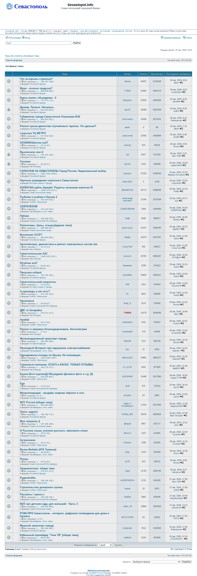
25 (48, 462)
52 (48, 443)
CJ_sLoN (127, 367)
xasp (127, 452)
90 (42, 266)
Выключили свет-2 (31, 152)
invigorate (127, 528)
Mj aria (176, 342)
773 (46, 100)
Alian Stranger (176, 415)
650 (42, 119)
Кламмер (127, 265)
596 (50, 506)
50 (42, 443)
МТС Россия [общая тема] (36, 402)
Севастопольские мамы (40, 192)
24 (48, 386)
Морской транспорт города (37, 525)
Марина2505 (176, 406)
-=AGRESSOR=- (127, 480)
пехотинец (127, 119)
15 (48, 247)
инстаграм (105, 31)
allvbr (176, 82)
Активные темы (31, 56)
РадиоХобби (28, 477)
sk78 (127, 461)
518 (46, 136)
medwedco (127, 322)
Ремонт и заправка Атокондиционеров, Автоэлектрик (53, 329)
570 (42, 313)
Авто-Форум (35, 166)
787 (46, 82)
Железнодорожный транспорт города (43, 338)
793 (46, 275)
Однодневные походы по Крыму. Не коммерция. (50, 355)
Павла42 (176, 359)
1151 (53, 256)
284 (42, 341)
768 (42, 414)
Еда (22, 383)
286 (50, 341)
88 (48, 538)
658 (42, 91)
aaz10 (127, 109)
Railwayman (176, 120)
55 (42, 164)
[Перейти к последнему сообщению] (181, 82)
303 (42, 528)
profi (127, 386)
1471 (53, 190)
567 (50, 228)
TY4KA (127, 91)
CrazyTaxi (127, 246)
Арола (127, 81)
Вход (27, 38)
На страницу (177, 549)
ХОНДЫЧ (176, 257)
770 (50, 414)
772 (42, 100)
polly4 (176, 111)
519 (50, 136)
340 (50, 218)
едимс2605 (176, 165)
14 (45, 247)
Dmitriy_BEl (127, 414)
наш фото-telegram (89, 31)
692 (42, 405)
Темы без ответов (13, 56)
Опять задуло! (29, 411)
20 (42, 145)
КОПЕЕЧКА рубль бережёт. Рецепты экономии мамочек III (56, 187)
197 (42, 424)
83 (42, 452)
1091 (43, 174)
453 (46, 200)
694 (50, 405)
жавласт (176, 350)
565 (42, 228)
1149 (43, 256)
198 (46, 424)
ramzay (127, 145)
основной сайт (12, 31)
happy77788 (176, 378)
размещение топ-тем (122, 31)
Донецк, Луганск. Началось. (37, 107)
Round (176, 146)
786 (42, 82)
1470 (48, 190)
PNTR (176, 518)
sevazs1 (127, 256)
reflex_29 (127, 506)
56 (45, 164)
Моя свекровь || (30, 421)
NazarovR (176, 286)
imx (127, 349)
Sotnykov (127, 100)
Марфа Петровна (176, 175)
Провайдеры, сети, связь (41, 211)
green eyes (127, 228)
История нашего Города (41, 183)
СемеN (176, 323)
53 (42, 285)
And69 (176, 137)
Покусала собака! (31, 272)
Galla (127, 218)
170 (46, 367)
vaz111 (127, 164)
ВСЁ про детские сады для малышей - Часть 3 (49, 503)
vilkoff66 (176, 101)
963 (46, 237)
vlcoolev (127, 395)
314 (46, 209)
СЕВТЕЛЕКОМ (29, 206)
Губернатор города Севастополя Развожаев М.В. (50, 116)
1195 (53, 358)
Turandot (176, 434)
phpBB (92, 573)
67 (48, 303)
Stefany (176, 219)
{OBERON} (176, 210)
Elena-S (127, 433)
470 (42, 471)
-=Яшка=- (127, 442)
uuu (176, 201)
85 (48, 452)
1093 (53, 174)
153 (50, 294)
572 (50, 313)
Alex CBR (176, 156)
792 (42, 275)
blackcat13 (127, 357)
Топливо (25, 161)
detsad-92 (176, 507)
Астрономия (27, 440)
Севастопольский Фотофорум (43, 221)
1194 (48, 358)
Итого (176, 453)
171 (50, 367)
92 (48, 266)
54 (45, 285)
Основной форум (38, 84)
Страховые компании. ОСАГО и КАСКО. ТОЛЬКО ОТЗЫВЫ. (57, 364)
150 (50, 480)
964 (50, 237)
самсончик (127, 135)
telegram (74, 31)
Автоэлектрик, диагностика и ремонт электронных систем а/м (58, 244)
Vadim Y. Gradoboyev (127, 404)
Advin (176, 238)
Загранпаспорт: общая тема (37, 468)
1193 (43, 358)
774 (50, 100)
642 (42, 110)
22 (48, 145)
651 (46, 119)
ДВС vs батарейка (31, 310)
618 (42, 377)
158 (42, 497)
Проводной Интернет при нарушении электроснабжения (55, 348)
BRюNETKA (127, 190)
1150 (48, 256)
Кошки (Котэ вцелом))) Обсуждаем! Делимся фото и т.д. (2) (56, 374)
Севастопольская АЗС (34, 253)
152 (46, 294)
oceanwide (127, 331)
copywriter (176, 183)
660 (50, 91)
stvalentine (176, 92)
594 (42, 506)
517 (42, 136)
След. (189, 549)
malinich (127, 537)
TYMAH (127, 313)
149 (46, 480)
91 (45, 266)
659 (46, 91)
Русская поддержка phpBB (98, 575)
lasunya (127, 173)
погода (24, 31)
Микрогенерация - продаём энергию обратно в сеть (52, 392)
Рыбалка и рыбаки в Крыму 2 (38, 197)
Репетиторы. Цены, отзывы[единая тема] (46, 225)
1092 (48, 174)
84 (45, 452)
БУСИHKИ (127, 376)
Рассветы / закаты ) (32, 494)
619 (46, 377)
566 (46, 228)
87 (45, 538)
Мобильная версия (98, 570)
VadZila (127, 497)
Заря (127, 471)
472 (50, 471)
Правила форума (172, 38)
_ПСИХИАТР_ (176, 539)
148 (42, 480)
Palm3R (127, 341)
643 (46, 110)
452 (42, 200)
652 (50, 119)
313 (42, 209)
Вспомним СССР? (31, 234)
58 (48, 322)
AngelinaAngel (176, 498)
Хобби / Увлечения (38, 202)
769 (46, 414)
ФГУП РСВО (127, 517)
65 (42, 303)
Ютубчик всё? (29, 263)
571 (46, 313)
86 (42, 538)
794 (50, 275)
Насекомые (27, 300)
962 (42, 237)
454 (50, 200)
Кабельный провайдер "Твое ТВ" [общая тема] (49, 535)
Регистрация (14, 38)
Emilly (176, 191)
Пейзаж (24, 215)
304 (46, 528)
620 (50, 377)
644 (50, 110)
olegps (127, 237)
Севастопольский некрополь (38, 281)
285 (46, 341)
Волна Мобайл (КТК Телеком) (38, 449)
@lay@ (127, 423)
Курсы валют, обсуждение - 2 (38, 97)
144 (42, 155)
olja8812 (176, 229)
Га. (127, 294)
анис (176, 425)
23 (45, 386)
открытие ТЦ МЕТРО (33, 133)
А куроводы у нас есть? (35, 291)
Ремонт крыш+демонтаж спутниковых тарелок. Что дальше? (58, 126)
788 (50, 82)
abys (176, 314)
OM (127, 284)
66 (45, 303)
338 (42, 218)
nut (127, 154)
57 (48, 164)
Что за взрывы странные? (36, 78)
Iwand (176, 267)
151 (42, 294)
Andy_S (127, 303)
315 (50, 209)
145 (46, 155)
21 (45, 145)
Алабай (24, 319)
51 (45, 443)
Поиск (188, 38)
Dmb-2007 (127, 182)
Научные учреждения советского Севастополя (49, 180)
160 (50, 497)
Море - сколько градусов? (36, 88)
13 (42, 247)
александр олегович (127, 199)
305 (50, 528)
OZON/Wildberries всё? (34, 142)
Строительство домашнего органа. (41, 487)
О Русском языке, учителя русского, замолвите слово (54, 430)
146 (50, 155)
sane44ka (127, 275)
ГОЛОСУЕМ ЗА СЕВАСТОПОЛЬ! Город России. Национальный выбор (63, 171)
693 (46, 405)
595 (46, 506)
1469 (43, 190)
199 (50, 424)
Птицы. (24, 459)
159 (46, 497)
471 (46, 471)
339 (46, 218)
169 (42, 367)
